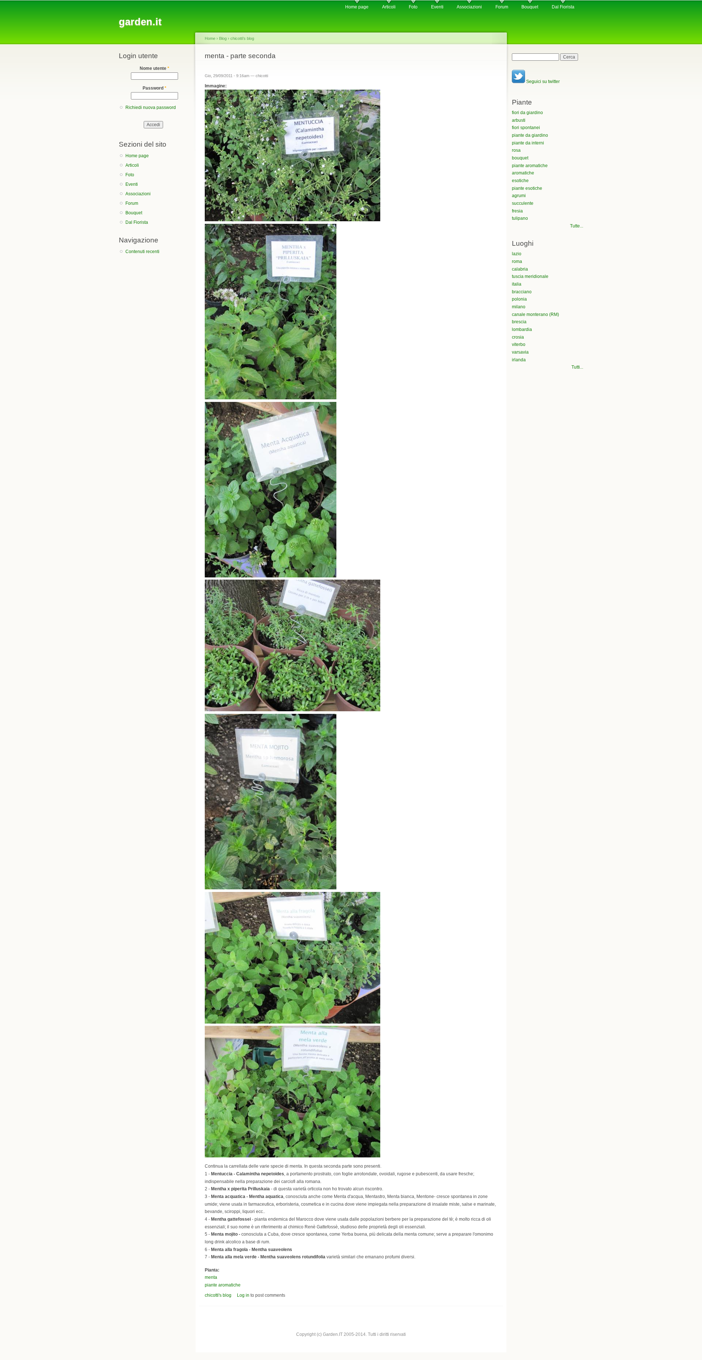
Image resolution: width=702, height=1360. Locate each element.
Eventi (437, 7)
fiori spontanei (526, 127)
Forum (501, 7)
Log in (243, 1295)
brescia (519, 321)
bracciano (522, 291)
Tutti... (577, 367)
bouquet (520, 158)
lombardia (522, 329)
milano (518, 306)
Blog (223, 38)
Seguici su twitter (542, 81)
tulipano (520, 218)
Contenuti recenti (142, 251)
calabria (520, 269)
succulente (522, 203)
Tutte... (576, 226)
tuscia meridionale (530, 276)
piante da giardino (530, 135)
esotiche (520, 180)
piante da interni (528, 143)
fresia (517, 211)
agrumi (519, 195)
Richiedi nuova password (150, 107)
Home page (357, 7)
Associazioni (469, 7)
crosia (518, 337)
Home (210, 38)
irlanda (519, 359)
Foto (413, 7)
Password (154, 88)
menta (211, 1277)
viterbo (518, 344)
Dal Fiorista (563, 7)
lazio (516, 253)
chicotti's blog (242, 38)
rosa (516, 150)
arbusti (518, 120)
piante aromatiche (223, 1285)
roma (517, 261)
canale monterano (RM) (535, 314)
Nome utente (154, 68)
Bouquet (529, 7)
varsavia (520, 352)
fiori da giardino (527, 112)
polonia (519, 299)
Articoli (389, 7)
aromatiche (523, 173)
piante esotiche (527, 188)
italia (516, 284)
